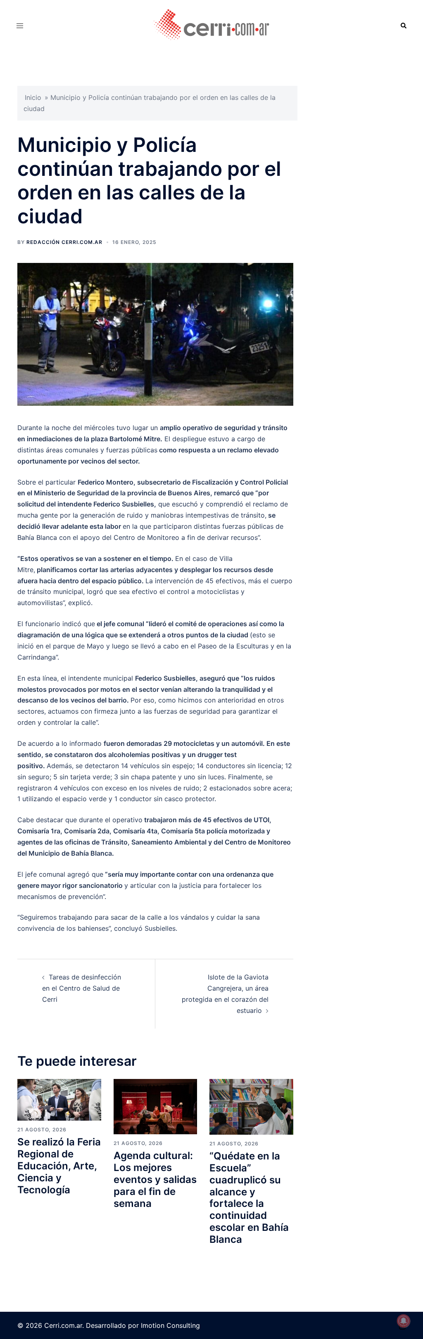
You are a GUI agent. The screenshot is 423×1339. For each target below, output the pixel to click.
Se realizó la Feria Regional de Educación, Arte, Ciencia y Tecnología (59, 1165)
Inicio (33, 97)
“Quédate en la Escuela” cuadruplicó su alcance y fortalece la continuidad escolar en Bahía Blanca (249, 1197)
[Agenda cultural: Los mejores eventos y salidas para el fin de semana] (155, 1106)
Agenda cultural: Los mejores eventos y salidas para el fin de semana (155, 1179)
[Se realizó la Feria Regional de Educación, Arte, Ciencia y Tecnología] (59, 1099)
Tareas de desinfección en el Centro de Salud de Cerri (81, 988)
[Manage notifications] (403, 1320)
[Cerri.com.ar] (212, 25)
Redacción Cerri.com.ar (64, 242)
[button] (403, 26)
